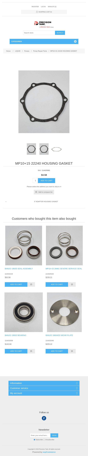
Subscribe (39, 440)
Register (35, 7)
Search (60, 33)
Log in (43, 7)
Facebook (44, 418)
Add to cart (46, 181)
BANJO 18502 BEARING (15, 335)
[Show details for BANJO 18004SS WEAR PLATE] (64, 312)
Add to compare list (45, 192)
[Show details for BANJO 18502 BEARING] (24, 312)
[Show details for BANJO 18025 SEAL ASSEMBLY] (24, 245)
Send (54, 435)
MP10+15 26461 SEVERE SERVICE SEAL (64, 269)
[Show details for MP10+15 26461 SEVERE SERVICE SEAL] (64, 245)
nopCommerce (49, 452)
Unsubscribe (49, 440)
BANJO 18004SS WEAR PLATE (59, 335)
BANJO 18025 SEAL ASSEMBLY (19, 269)
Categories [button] (16, 41)
